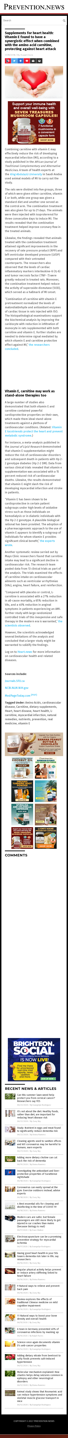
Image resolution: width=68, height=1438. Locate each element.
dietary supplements (42, 706)
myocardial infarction (32, 715)
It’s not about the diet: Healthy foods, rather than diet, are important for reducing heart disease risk (38, 1114)
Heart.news (24, 651)
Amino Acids (33, 702)
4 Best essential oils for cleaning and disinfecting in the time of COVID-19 (38, 1205)
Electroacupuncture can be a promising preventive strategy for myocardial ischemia (39, 1239)
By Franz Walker (36, 1230)
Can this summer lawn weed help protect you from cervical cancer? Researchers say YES (36, 1098)
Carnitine (22, 706)
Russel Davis (27, 55)
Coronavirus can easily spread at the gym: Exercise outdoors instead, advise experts (38, 1190)
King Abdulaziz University (26, 174)
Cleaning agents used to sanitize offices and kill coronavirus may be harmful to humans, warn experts (39, 1144)
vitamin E (24, 723)
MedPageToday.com (21, 695)
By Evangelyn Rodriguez (40, 1105)
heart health (41, 711)
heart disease (22, 711)
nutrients (24, 719)
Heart (8, 711)
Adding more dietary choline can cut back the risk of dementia (37, 1159)
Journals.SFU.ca (15, 681)
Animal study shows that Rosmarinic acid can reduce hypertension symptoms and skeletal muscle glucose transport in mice (39, 1396)
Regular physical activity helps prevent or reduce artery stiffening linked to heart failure (39, 1272)
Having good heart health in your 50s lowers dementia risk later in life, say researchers (38, 1256)
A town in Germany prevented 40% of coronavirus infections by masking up (38, 1331)
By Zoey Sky (35, 1121)
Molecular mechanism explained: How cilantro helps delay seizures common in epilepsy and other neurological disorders (40, 1377)
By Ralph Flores (36, 1336)
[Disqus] (34, 903)
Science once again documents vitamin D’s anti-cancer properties (38, 1344)
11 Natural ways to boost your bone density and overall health (37, 1317)
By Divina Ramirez (38, 1135)
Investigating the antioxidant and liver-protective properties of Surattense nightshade (38, 1174)
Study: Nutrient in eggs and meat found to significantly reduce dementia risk (39, 1129)
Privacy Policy (34, 1426)
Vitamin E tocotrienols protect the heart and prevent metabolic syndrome (34, 431)
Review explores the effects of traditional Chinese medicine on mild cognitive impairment (37, 1302)
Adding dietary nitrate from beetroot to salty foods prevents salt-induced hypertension (39, 1358)
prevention (39, 719)
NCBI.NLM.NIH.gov (16, 688)
